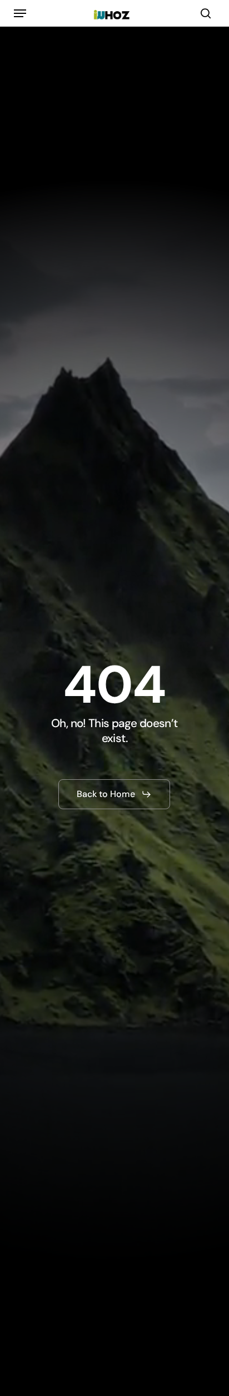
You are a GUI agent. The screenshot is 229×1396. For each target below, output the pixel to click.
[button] (20, 13)
